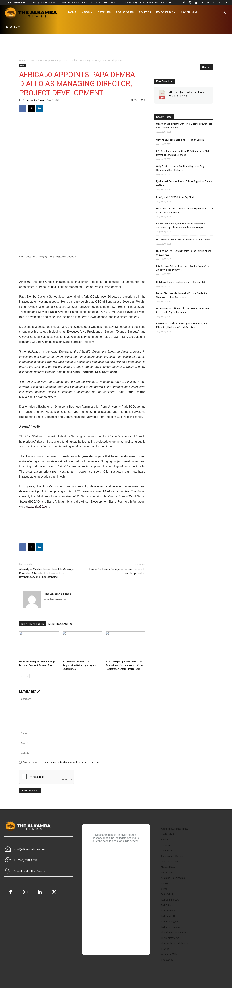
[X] (219, 2)
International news (170, 861)
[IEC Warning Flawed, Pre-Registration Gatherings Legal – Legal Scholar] (82, 645)
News (85, 12)
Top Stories (125, 12)
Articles (104, 12)
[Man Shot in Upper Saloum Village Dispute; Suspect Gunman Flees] (39, 645)
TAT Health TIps (169, 916)
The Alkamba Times (33, 100)
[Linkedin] (195, 2)
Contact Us (166, 2)
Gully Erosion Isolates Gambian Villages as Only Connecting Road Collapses (180, 168)
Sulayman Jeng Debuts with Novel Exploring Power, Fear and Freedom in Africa (184, 126)
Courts (164, 883)
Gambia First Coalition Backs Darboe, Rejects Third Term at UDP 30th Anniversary (184, 210)
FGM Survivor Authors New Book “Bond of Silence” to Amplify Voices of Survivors (182, 268)
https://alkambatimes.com (55, 599)
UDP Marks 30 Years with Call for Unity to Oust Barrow (183, 239)
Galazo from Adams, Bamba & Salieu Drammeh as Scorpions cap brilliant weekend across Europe (181, 225)
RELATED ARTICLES (32, 623)
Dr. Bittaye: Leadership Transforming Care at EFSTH (181, 282)
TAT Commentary (170, 899)
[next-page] (27, 676)
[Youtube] (225, 2)
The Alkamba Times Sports (174, 932)
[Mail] (201, 2)
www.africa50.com (37, 506)
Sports (11, 27)
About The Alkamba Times (74, 2)
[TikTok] (213, 2)
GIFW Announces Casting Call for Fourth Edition (180, 140)
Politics (145, 12)
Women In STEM (169, 954)
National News (168, 867)
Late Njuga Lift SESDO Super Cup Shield (175, 197)
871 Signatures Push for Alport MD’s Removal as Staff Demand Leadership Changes (183, 153)
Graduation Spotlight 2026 (131, 2)
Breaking (165, 845)
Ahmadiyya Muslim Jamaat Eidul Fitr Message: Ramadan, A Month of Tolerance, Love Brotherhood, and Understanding (46, 573)
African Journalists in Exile (102, 2)
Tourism (165, 948)
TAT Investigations (170, 927)
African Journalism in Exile (186, 92)
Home (72, 12)
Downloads (152, 2)
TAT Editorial (167, 905)
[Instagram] (189, 2)
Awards (165, 839)
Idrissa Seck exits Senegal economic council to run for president (117, 571)
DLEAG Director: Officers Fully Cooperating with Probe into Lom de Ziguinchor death (182, 310)
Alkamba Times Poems (173, 877)
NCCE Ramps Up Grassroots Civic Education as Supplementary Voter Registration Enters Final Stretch (124, 665)
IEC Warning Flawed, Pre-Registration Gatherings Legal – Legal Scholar (80, 665)
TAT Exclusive (168, 910)
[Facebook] (184, 2)
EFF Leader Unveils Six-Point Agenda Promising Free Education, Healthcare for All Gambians (182, 325)
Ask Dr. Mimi (189, 12)
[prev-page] (21, 676)
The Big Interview (170, 937)
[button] (224, 12)
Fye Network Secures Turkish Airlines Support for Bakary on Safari (184, 183)
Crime (164, 888)
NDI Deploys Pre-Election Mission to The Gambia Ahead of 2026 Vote (183, 253)
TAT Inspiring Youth (171, 921)
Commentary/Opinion (172, 856)
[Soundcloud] (207, 2)
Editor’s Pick (165, 12)
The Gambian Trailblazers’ (174, 943)
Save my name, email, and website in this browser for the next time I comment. (61, 762)
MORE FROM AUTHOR (61, 623)
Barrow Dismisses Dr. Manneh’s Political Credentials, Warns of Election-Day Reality (182, 295)
